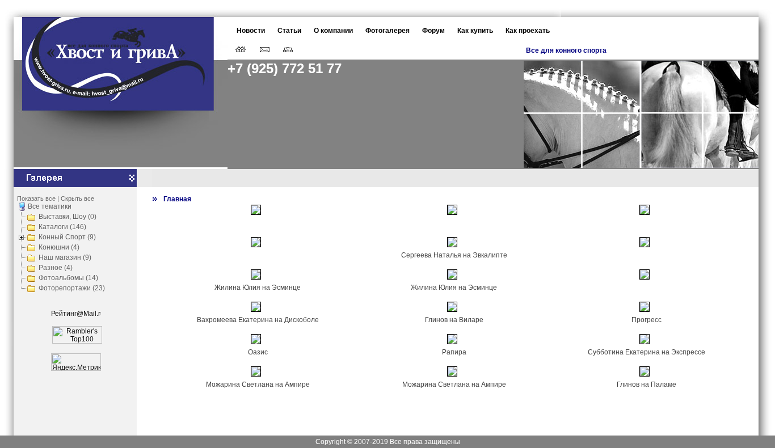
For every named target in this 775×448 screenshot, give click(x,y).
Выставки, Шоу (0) (67, 217)
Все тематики (49, 206)
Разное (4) (56, 268)
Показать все (36, 198)
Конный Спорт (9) (67, 237)
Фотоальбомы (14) (68, 278)
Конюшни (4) (59, 247)
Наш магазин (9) (65, 257)
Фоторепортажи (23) (72, 288)
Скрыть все (77, 198)
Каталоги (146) (62, 227)
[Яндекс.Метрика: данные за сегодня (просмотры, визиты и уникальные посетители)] (76, 362)
